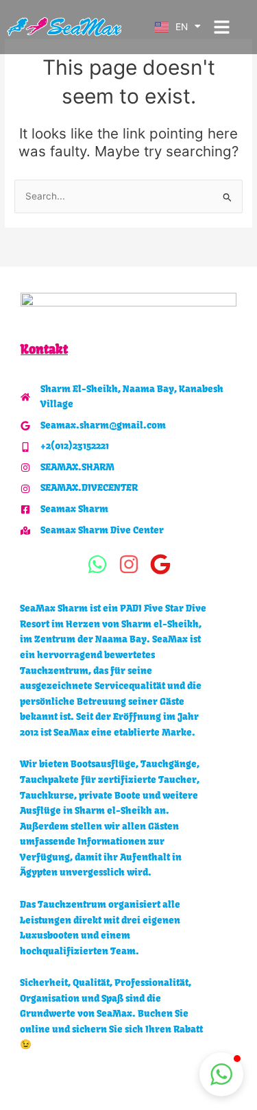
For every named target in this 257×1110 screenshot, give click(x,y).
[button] (221, 27)
